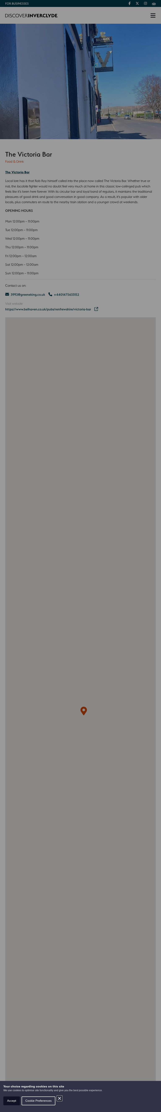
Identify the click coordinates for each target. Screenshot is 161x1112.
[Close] (59, 1098)
